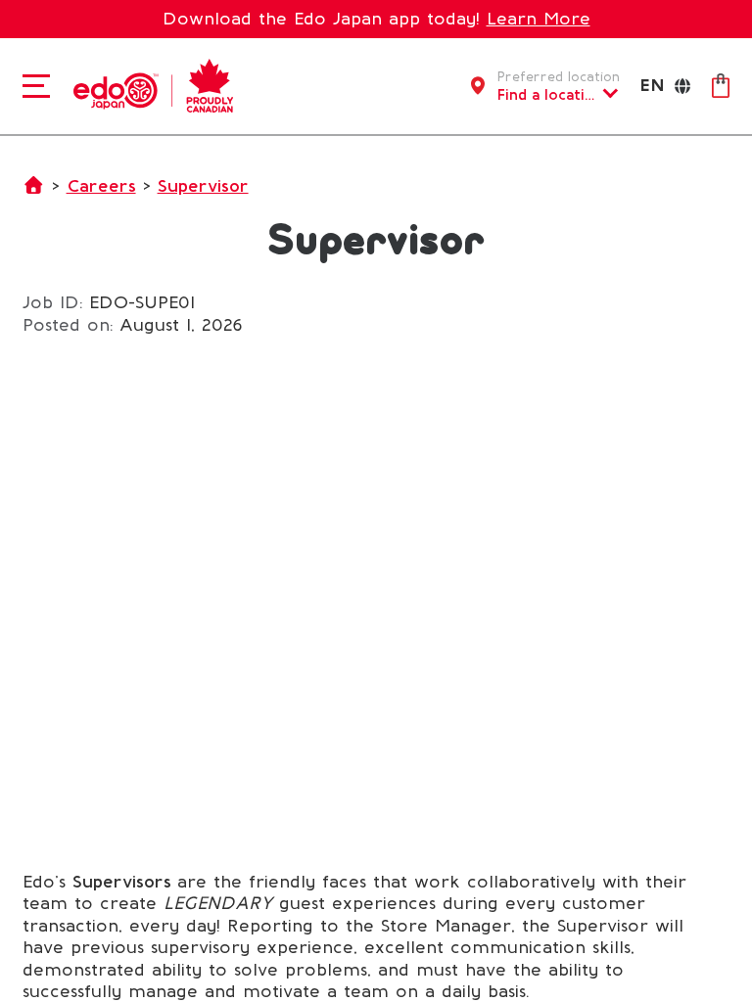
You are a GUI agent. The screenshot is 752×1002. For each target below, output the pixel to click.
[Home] (148, 84)
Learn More (538, 18)
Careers (101, 186)
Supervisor (203, 186)
